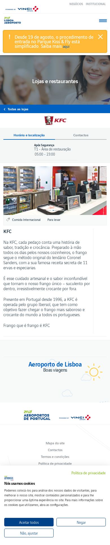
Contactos (55, 449)
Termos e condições (55, 456)
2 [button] (55, 210)
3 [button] (61, 210)
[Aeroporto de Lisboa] (14, 20)
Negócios (76, 4)
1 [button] (48, 210)
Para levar (53, 219)
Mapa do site (55, 442)
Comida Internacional (26, 219)
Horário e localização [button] (29, 135)
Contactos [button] (81, 135)
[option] (55, 190)
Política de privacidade (55, 463)
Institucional (96, 4)
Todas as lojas (18, 108)
